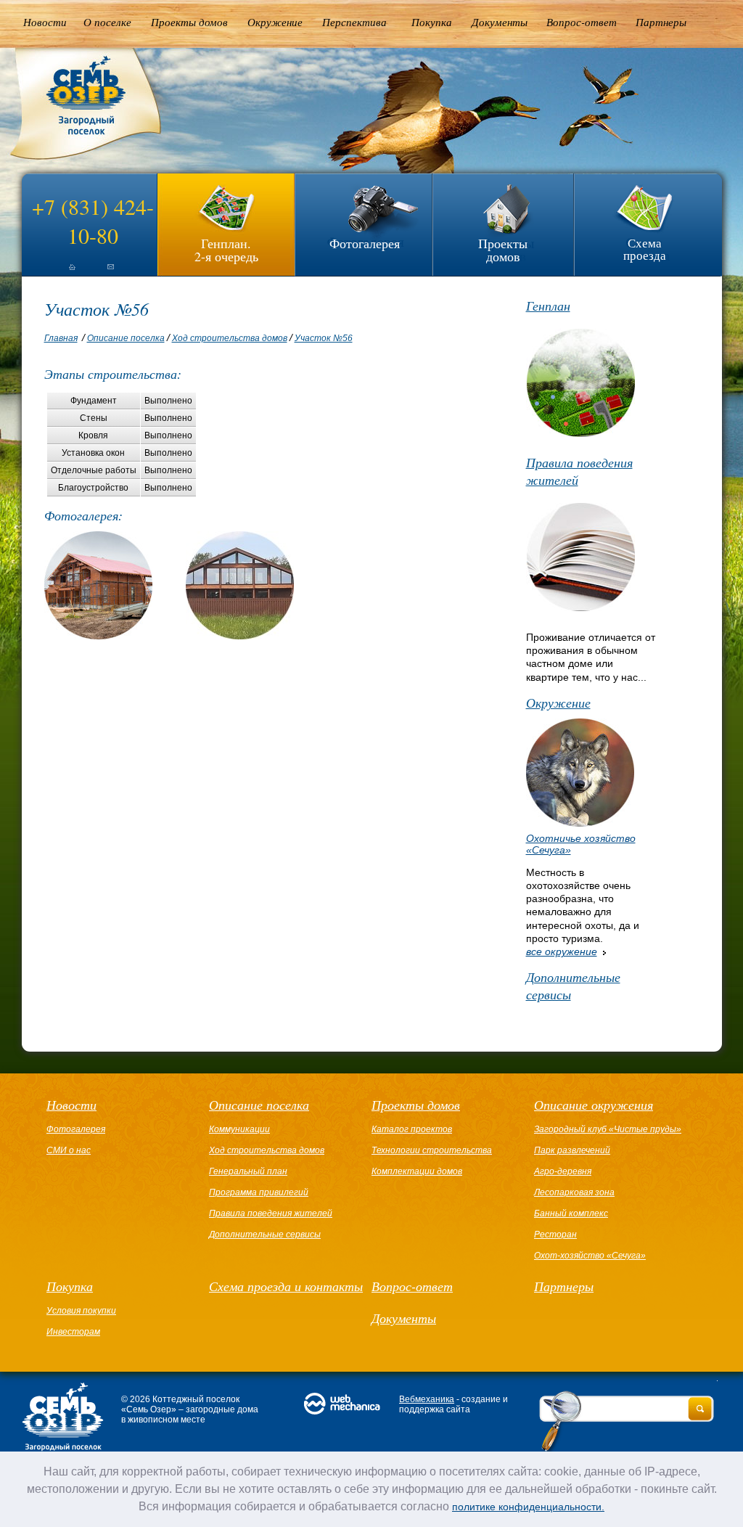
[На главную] (59, 273)
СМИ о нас (68, 1150)
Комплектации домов (417, 1171)
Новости (45, 22)
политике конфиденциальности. (528, 1506)
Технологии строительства (432, 1150)
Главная (61, 338)
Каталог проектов (412, 1129)
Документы (500, 22)
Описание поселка (126, 338)
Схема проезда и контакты (286, 1286)
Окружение (275, 22)
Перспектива (354, 22)
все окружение (561, 951)
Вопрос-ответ (581, 22)
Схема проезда (644, 248)
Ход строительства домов (229, 338)
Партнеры (661, 22)
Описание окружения (593, 1104)
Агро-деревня (562, 1171)
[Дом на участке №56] (98, 636)
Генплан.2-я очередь (226, 248)
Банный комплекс (571, 1213)
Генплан (548, 305)
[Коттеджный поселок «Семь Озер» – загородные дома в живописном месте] (75, 159)
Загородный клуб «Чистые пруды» (607, 1129)
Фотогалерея (364, 243)
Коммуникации (239, 1129)
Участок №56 (324, 338)
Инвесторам (73, 1332)
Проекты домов (189, 22)
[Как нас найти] (110, 273)
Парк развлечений (572, 1150)
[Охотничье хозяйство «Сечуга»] (580, 823)
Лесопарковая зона (574, 1192)
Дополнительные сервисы (573, 985)
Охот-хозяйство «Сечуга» (590, 1255)
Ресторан (555, 1234)
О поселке (107, 22)
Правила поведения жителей (579, 471)
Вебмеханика (426, 1399)
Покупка (431, 22)
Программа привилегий (258, 1192)
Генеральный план (248, 1171)
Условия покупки (81, 1311)
